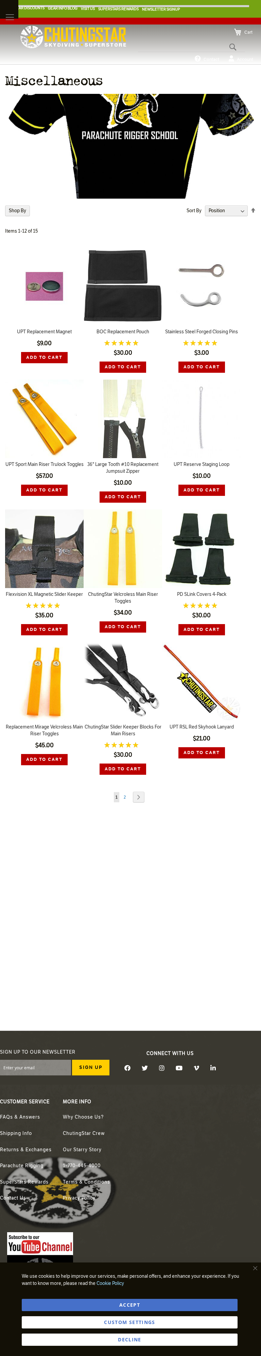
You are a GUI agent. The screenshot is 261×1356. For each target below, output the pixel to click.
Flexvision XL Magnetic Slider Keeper (44, 594)
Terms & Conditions (86, 1182)
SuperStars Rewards (24, 1182)
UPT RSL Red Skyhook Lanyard (202, 727)
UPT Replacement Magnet (44, 332)
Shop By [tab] (17, 211)
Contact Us (13, 1198)
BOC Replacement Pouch (123, 332)
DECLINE (129, 1339)
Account (245, 59)
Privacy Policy (79, 1198)
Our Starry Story (82, 1150)
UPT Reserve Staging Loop (201, 464)
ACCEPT (129, 1305)
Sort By (194, 211)
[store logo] (73, 37)
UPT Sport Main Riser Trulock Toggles (44, 464)
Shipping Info (16, 1133)
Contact (211, 59)
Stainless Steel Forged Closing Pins (201, 332)
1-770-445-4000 (82, 1166)
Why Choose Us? (83, 1117)
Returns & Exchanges (26, 1150)
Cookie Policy (110, 1283)
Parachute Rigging (22, 1166)
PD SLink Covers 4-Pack (201, 594)
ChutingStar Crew (84, 1133)
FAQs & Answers (20, 1117)
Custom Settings (129, 1322)
